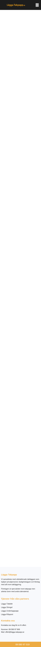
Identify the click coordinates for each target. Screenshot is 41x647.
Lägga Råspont (7, 614)
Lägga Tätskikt (6, 604)
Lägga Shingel (6, 607)
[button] (37, 5)
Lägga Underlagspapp (9, 611)
